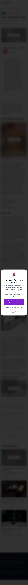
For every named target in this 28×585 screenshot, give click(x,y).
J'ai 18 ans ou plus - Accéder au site (14, 302)
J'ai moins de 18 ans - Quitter (14, 307)
